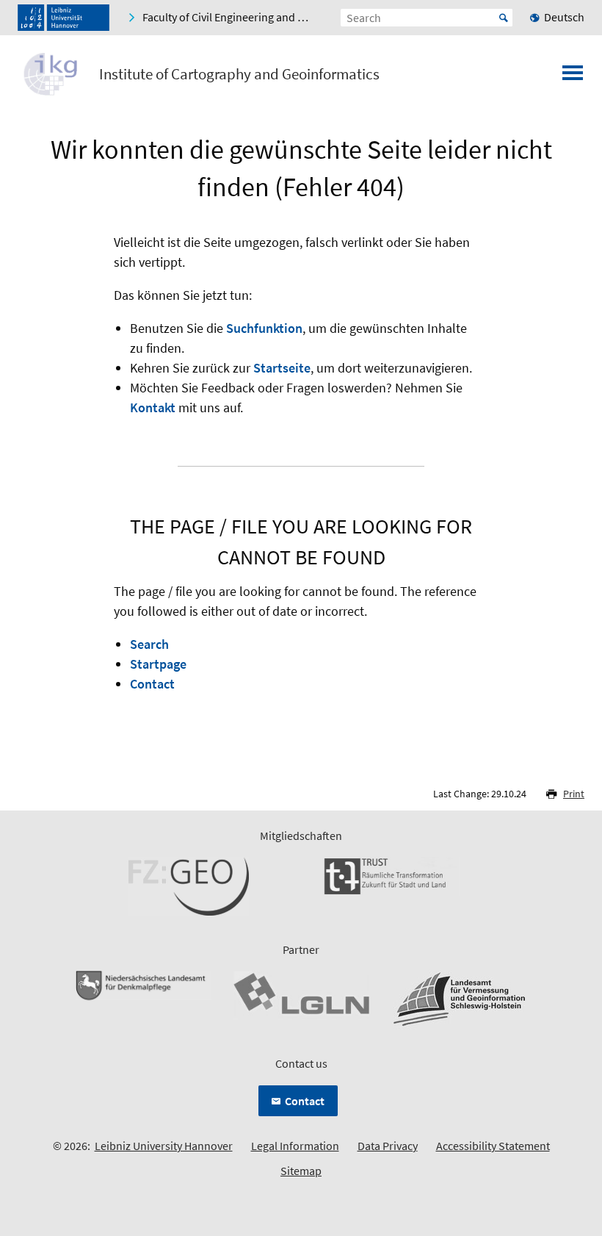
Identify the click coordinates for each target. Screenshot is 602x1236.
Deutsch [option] (564, 17)
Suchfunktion (264, 328)
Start (503, 17)
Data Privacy (388, 1145)
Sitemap (301, 1170)
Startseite (282, 367)
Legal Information (295, 1145)
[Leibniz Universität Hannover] (63, 17)
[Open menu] (572, 77)
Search (149, 644)
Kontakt (152, 407)
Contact (152, 683)
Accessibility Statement (493, 1145)
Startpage (158, 663)
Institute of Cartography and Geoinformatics (239, 74)
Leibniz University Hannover (164, 1145)
